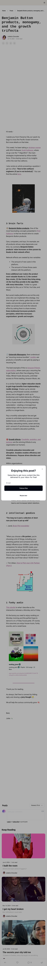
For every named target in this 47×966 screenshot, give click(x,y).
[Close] (42, 469)
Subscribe (23, 488)
